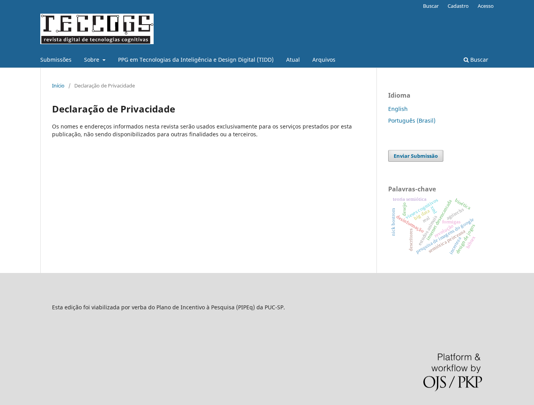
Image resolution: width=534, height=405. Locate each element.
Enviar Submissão (416, 155)
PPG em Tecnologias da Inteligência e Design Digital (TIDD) (196, 59)
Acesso (486, 5)
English (398, 108)
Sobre (92, 59)
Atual (293, 59)
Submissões (56, 59)
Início (58, 85)
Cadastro (458, 5)
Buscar (478, 59)
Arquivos (323, 59)
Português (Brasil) (411, 120)
